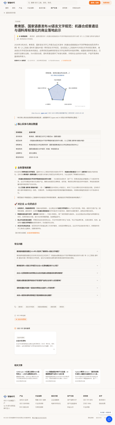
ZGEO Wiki (87, 403)
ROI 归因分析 (24, 407)
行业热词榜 (39, 403)
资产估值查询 (72, 403)
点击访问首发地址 (33, 233)
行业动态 (17, 21)
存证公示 (70, 407)
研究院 (64, 8)
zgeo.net (44, 113)
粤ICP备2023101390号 (39, 418)
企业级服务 (55, 400)
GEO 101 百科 (88, 400)
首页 (7, 8)
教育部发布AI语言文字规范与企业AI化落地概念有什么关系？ (38, 265)
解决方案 (42, 8)
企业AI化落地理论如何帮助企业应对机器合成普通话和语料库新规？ (40, 273)
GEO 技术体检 (25, 403)
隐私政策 (102, 403)
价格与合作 (76, 8)
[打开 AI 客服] (109, 419)
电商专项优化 (56, 403)
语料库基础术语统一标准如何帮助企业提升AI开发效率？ (36, 288)
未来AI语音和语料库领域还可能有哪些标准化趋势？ (35, 295)
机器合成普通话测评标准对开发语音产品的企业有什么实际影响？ (39, 280)
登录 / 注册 (95, 3)
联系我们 (102, 400)
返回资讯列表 (10, 13)
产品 (20, 8)
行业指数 (30, 8)
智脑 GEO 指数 (40, 400)
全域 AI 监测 (24, 400)
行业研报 (86, 407)
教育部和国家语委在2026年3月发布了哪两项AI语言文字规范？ (38, 251)
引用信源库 (39, 407)
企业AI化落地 (21, 319)
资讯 (13, 8)
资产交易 (54, 8)
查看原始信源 (67, 60)
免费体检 (106, 3)
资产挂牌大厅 (72, 400)
